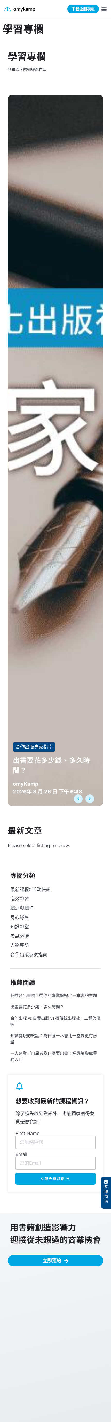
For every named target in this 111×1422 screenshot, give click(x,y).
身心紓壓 (19, 917)
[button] (104, 9)
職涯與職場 (22, 908)
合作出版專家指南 (34, 747)
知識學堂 (19, 926)
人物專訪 (19, 945)
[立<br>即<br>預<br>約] (106, 1182)
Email (21, 1154)
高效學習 (19, 899)
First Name (27, 1133)
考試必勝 (19, 936)
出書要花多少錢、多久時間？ (37, 1006)
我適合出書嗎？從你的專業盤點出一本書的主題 (53, 995)
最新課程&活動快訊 (30, 889)
